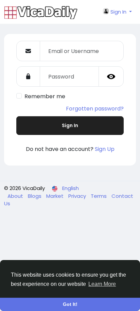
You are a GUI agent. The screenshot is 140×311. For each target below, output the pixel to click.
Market (55, 196)
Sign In (70, 125)
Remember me (44, 96)
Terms (99, 196)
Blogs (35, 196)
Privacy (77, 196)
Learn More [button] (102, 284)
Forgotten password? (95, 109)
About (15, 196)
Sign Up (105, 149)
